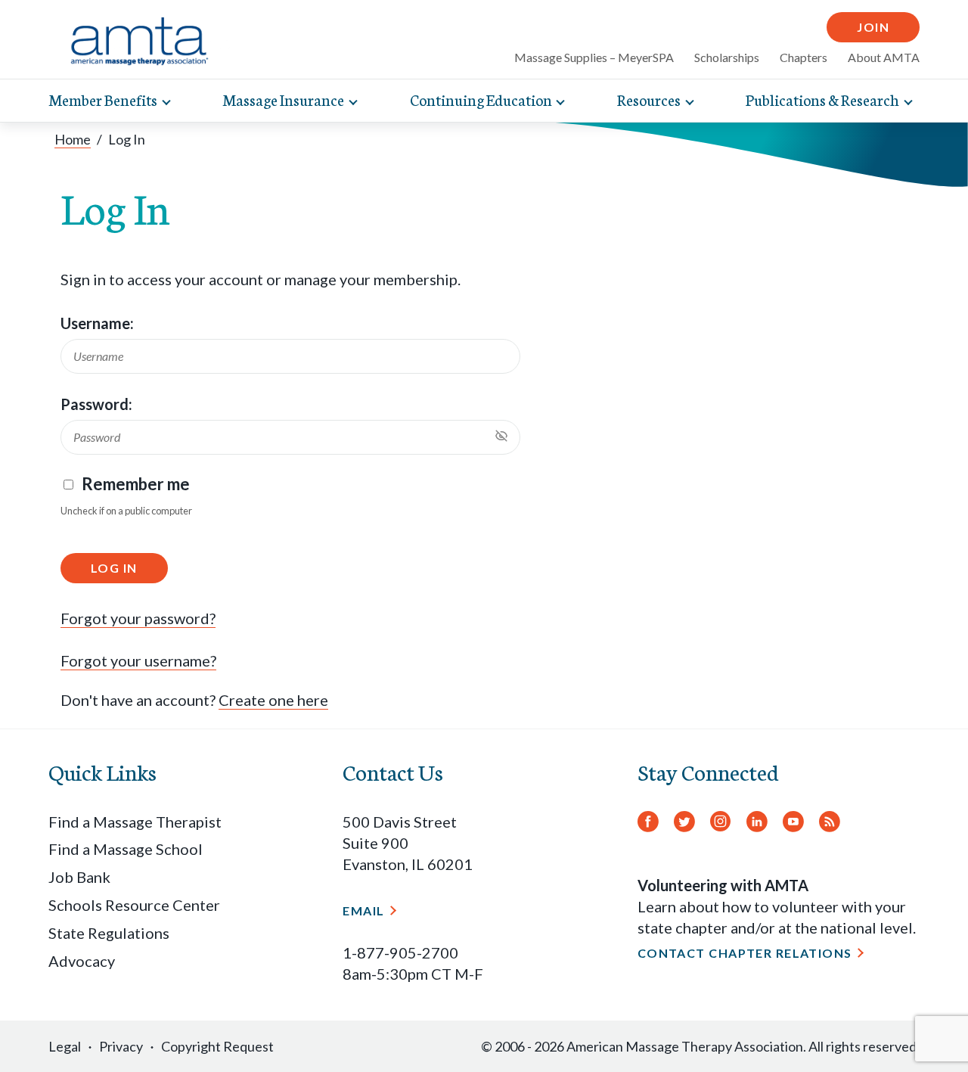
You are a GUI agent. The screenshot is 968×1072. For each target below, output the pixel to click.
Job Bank (79, 877)
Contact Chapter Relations (745, 953)
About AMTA (884, 57)
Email (363, 910)
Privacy (121, 1046)
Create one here (273, 700)
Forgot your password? (138, 618)
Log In (114, 568)
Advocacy (81, 961)
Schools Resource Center (134, 905)
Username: (97, 323)
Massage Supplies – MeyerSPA (594, 57)
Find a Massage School (125, 849)
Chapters (803, 57)
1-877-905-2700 (400, 952)
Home (72, 139)
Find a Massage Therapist (135, 822)
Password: (96, 404)
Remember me (136, 484)
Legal (64, 1046)
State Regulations (108, 933)
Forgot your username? (138, 660)
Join (873, 27)
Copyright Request (217, 1046)
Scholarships (726, 57)
